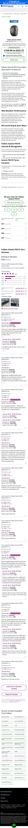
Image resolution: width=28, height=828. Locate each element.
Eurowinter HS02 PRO (19, 747)
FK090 (16, 751)
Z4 (8, 553)
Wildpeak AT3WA (18, 764)
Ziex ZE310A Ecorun (19, 773)
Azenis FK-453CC (5, 716)
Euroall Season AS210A (7, 734)
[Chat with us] (14, 825)
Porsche (9, 363)
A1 (8, 397)
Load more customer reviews (14, 687)
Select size (14, 60)
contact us (12, 700)
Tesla (8, 474)
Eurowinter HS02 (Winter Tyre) (7, 748)
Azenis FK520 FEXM (19, 721)
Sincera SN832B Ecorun (20, 760)
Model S (9, 475)
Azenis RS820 (5, 725)
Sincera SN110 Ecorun (19, 756)
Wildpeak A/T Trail (6, 764)
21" (14, 214)
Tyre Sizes (3, 798)
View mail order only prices (19, 219)
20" (21, 210)
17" (7, 210)
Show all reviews (11, 694)
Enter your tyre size (13, 202)
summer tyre (20, 187)
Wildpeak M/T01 (5, 769)
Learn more (22, 56)
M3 (8, 440)
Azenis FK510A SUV (19, 716)
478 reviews (20, 41)
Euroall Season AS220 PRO (6, 739)
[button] (19, 6)
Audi (8, 395)
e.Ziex (16, 725)
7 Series (9, 503)
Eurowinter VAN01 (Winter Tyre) (6, 752)
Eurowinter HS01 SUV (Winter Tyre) (19, 743)
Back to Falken (7, 17)
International (9, 807)
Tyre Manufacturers (8, 13)
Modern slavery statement (17, 806)
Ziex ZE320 (4, 777)
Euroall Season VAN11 (19, 738)
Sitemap (3, 807)
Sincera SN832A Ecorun (7, 760)
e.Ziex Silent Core (6, 730)
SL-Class (9, 320)
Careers (15, 807)
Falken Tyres (17, 13)
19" (14, 210)
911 (8, 365)
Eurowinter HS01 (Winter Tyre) (7, 743)
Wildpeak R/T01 (18, 769)
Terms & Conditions (16, 805)
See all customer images (11, 308)
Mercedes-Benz (11, 319)
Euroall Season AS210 (19, 730)
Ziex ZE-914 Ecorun (19, 777)
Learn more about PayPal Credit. (17, 822)
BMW (8, 439)
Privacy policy (7, 806)
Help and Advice (4, 801)
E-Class (9, 669)
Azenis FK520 (5, 721)
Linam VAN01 (5, 756)
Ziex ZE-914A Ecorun (6, 782)
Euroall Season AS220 (19, 734)
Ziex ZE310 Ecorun (6, 773)
